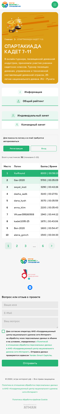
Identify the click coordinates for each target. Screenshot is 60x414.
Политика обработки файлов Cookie (30, 399)
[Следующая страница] (51, 245)
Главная (8, 39)
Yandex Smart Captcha (41, 355)
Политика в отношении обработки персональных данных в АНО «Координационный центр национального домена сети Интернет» (30, 388)
